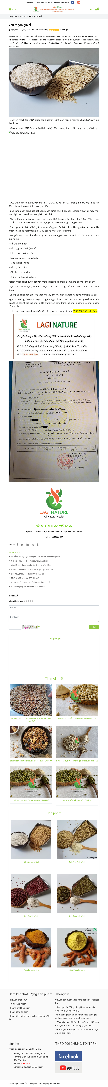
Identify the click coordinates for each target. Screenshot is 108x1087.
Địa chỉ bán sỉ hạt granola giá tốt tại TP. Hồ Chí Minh (32, 565)
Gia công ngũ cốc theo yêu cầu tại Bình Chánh (29, 561)
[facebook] (73, 2)
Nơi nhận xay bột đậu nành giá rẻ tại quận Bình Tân (32, 569)
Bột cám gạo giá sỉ (31, 862)
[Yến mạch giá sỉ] (54, 9)
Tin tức (23, 16)
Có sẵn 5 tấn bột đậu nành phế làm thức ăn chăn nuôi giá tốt (35, 557)
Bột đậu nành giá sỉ (77, 862)
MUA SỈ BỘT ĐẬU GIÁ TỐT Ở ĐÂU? (25, 578)
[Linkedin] (27, 544)
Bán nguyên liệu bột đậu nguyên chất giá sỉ (28, 574)
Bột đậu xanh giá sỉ (77, 916)
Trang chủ (13, 16)
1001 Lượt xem (40, 30)
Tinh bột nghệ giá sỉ (77, 970)
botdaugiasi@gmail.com (60, 2)
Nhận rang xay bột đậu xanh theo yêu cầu (28, 587)
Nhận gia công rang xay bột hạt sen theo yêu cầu (31, 582)
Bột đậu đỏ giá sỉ (31, 916)
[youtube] (79, 2)
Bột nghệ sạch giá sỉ (31, 970)
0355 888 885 (42, 2)
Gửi (94, 627)
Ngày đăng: (15, 30)
